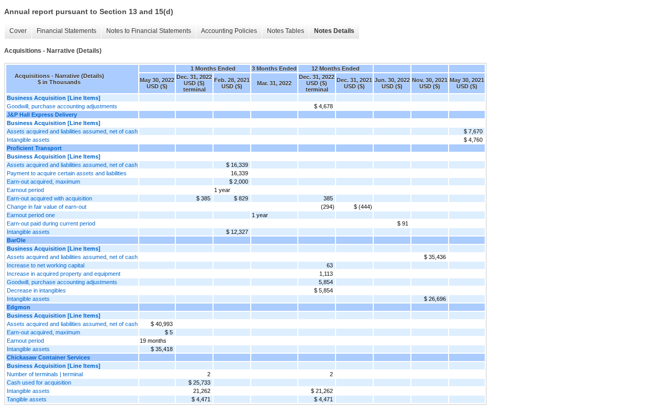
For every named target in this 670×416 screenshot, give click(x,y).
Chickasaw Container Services (48, 357)
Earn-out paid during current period (51, 223)
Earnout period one (31, 215)
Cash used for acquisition (39, 382)
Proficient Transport (34, 148)
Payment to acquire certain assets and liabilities (67, 173)
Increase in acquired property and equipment (63, 274)
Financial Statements (66, 31)
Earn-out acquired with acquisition (49, 198)
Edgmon (18, 307)
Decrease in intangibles (36, 290)
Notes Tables (285, 31)
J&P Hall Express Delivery (42, 114)
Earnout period (25, 190)
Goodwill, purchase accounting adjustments (62, 106)
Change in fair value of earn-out (46, 207)
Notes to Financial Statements (148, 31)
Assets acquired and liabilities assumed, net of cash (72, 131)
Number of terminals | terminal (45, 374)
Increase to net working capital (45, 265)
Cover (18, 31)
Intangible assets (28, 140)
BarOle (16, 240)
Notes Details (334, 31)
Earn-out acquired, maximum (43, 181)
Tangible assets (27, 399)
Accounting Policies (229, 31)
